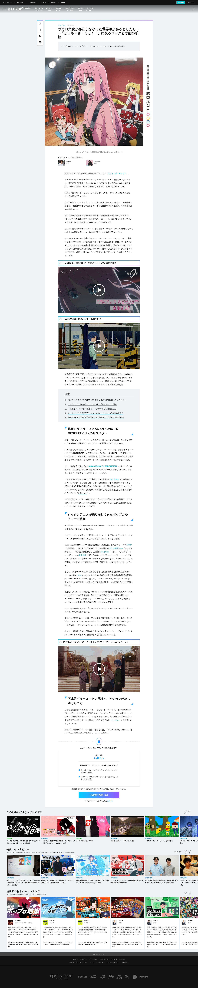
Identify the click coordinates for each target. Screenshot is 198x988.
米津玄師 (82, 555)
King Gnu (105, 552)
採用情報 (125, 962)
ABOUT (75, 959)
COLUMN (9, 838)
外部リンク (82, 493)
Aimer (129, 545)
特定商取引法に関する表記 (78, 962)
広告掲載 (114, 959)
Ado (79, 575)
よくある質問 (93, 959)
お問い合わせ (104, 959)
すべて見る (178, 852)
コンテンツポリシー (113, 962)
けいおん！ (116, 720)
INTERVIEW (44, 838)
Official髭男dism (116, 548)
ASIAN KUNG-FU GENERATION (103, 466)
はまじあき (115, 479)
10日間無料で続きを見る (99, 795)
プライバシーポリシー (97, 962)
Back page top (99, 954)
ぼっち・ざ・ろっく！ (117, 173)
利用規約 (122, 959)
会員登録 (181, 2)
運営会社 (83, 959)
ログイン (190, 2)
